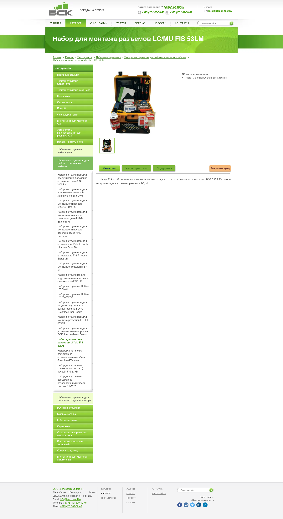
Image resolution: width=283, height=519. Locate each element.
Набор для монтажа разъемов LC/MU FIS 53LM (70, 342)
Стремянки (63, 426)
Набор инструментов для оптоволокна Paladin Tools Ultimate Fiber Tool (73, 244)
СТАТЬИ (130, 502)
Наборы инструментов (108, 57)
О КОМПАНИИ (98, 23)
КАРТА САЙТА (159, 493)
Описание (109, 168)
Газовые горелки (66, 414)
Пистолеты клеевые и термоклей (70, 442)
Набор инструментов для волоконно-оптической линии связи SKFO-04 (72, 193)
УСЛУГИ (121, 23)
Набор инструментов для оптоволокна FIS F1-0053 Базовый (72, 255)
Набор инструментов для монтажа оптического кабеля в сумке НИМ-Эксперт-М (72, 216)
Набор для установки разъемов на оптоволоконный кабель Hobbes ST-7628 (71, 381)
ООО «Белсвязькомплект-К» (68, 488)
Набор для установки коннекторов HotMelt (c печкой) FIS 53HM (71, 368)
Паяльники (63, 96)
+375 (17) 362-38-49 (71, 506)
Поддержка (164, 168)
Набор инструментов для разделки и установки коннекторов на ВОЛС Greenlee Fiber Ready (72, 307)
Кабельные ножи (67, 420)
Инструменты (84, 57)
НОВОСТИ (160, 23)
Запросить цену (220, 168)
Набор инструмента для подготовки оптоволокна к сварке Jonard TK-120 (73, 278)
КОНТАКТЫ (182, 23)
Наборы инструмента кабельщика (70, 150)
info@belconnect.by (70, 499)
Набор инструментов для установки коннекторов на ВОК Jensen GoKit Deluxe (73, 331)
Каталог (69, 57)
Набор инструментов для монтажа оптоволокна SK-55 (73, 267)
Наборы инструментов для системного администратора (74, 398)
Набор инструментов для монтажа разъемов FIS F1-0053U (73, 320)
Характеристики (136, 168)
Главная (57, 57)
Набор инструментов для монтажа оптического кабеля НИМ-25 (72, 204)
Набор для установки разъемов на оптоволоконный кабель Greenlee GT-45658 (71, 355)
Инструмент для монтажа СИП (72, 122)
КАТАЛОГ (75, 23)
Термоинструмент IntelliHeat (73, 90)
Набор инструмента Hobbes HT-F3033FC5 (74, 296)
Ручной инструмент (68, 407)
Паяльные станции (68, 74)
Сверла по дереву (67, 450)
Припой (61, 108)
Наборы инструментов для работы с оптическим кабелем (155, 57)
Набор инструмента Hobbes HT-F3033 (74, 288)
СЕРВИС (140, 23)
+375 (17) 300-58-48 (76, 502)
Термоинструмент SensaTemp (67, 82)
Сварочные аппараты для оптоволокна (72, 433)
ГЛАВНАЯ (55, 23)
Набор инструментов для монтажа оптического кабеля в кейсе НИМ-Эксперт (72, 231)
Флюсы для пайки (67, 114)
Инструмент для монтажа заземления (72, 458)
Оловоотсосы (65, 102)
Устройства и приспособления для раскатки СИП (69, 132)
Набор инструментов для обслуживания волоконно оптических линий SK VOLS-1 (72, 179)
